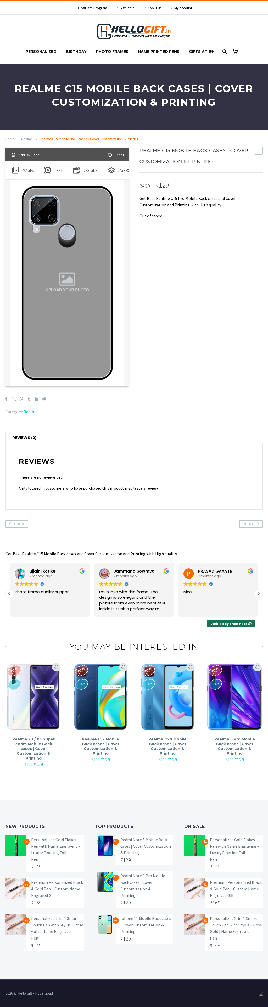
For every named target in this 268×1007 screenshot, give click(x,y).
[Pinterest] (21, 399)
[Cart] (237, 51)
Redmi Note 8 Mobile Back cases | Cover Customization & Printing (145, 846)
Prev (19, 524)
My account (183, 7)
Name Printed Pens (159, 51)
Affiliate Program (94, 7)
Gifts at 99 (127, 7)
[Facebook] (6, 399)
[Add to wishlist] (56, 667)
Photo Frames (112, 51)
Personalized (41, 51)
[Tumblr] (29, 399)
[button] (258, 594)
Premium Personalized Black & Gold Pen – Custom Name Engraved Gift (57, 889)
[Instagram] (261, 994)
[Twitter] (14, 399)
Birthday (76, 51)
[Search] (224, 51)
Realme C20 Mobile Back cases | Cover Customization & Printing (167, 746)
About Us (155, 7)
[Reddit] (44, 399)
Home (10, 139)
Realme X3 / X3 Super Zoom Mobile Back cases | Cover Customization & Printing (33, 749)
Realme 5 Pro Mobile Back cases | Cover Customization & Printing (234, 746)
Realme (27, 139)
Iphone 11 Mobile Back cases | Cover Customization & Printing (145, 925)
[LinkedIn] (37, 399)
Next (248, 524)
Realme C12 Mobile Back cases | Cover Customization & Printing (100, 746)
